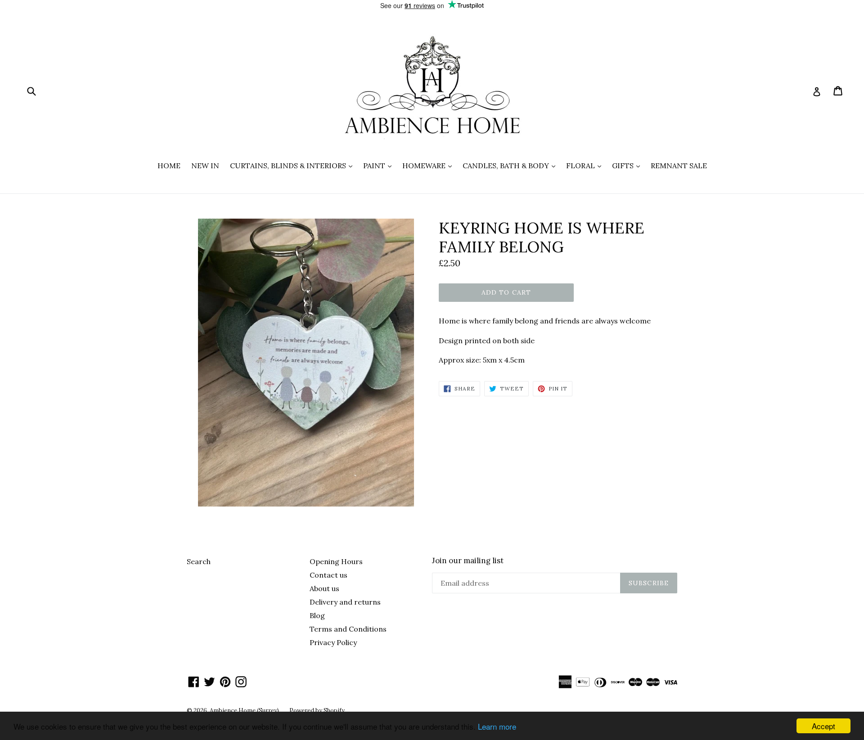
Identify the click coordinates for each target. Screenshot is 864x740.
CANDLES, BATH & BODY (511, 165)
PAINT (379, 165)
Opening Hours (336, 561)
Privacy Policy (333, 642)
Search (199, 561)
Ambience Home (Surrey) (245, 710)
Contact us (328, 574)
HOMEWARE (429, 165)
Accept (823, 725)
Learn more (497, 726)
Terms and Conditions (348, 628)
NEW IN (205, 165)
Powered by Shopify (317, 710)
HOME (169, 165)
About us (324, 588)
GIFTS (628, 165)
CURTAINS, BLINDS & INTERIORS (293, 165)
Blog (317, 615)
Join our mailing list (468, 560)
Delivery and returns (345, 601)
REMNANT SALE (679, 165)
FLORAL (586, 165)
